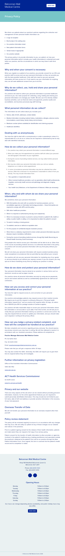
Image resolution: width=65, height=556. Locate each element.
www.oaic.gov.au (10, 370)
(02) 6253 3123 (35, 468)
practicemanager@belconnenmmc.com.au (23, 345)
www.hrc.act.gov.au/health (13, 383)
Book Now (51, 5)
